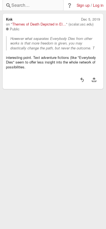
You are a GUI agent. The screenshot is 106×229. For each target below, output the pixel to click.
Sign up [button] (83, 5)
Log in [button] (98, 5)
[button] (70, 5)
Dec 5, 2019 (90, 19)
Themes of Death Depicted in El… (39, 24)
